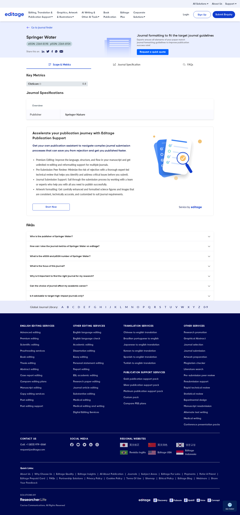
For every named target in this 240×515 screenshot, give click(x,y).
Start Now (51, 207)
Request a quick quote (153, 52)
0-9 (206, 307)
